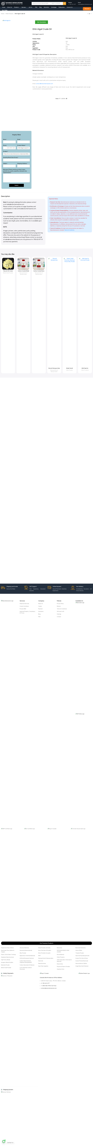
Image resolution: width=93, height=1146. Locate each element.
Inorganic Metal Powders (7, 962)
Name (5, 139)
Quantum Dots (60, 969)
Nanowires (59, 947)
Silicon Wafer (78, 950)
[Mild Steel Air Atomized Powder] (85, 312)
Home (2, 13)
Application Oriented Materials (27, 955)
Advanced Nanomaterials (26, 950)
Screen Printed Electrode (81, 961)
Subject (5, 163)
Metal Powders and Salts (44, 947)
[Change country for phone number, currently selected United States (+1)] (4, 148)
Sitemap (59, 614)
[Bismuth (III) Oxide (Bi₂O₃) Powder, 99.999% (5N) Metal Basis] (8, 264)
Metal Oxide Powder (8, 273)
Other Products (9, 13)
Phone (4, 145)
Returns (59, 606)
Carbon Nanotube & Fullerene (27, 965)
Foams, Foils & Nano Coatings (8, 954)
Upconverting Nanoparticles (82, 955)
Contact (59, 616)
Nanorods (40, 961)
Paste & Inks (60, 964)
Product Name (21, 145)
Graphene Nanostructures (7, 957)
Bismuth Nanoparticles (54, 368)
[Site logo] (12, 3)
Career (40, 606)
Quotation (40, 611)
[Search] (64, 3)
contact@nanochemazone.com (85, 4)
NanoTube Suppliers (43, 966)
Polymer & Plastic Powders (63, 966)
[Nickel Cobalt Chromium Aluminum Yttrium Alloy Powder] (69, 312)
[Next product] (91, 14)
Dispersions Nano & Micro (7, 947)
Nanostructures (42, 963)
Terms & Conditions (69, 230)
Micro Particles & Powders (44, 950)
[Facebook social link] (59, 99)
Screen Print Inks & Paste (81, 958)
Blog (39, 614)
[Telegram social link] (67, 99)
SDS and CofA (60, 611)
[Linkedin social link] (65, 99)
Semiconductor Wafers (81, 963)
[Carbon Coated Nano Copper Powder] (39, 264)
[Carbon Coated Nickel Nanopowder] (23, 264)
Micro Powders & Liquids (44, 953)
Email (19, 139)
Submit (16, 185)
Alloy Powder (69, 370)
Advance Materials (24, 947)
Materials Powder (5, 965)
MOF (39, 955)
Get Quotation (41, 22)
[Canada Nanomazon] (44, 973)
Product (5, 151)
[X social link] (61, 99)
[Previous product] (87, 14)
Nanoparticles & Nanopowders (23, 273)
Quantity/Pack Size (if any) (10, 157)
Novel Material (60, 954)
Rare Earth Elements (80, 947)
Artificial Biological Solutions (27, 958)
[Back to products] (89, 14)
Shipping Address (22, 163)
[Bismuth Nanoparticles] (54, 312)
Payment (87, 8)
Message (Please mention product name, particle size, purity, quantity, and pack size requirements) (15, 171)
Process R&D (23, 608)
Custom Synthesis (24, 606)
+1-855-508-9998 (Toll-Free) (48, 985)
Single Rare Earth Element (81, 966)
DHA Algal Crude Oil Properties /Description (45, 54)
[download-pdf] (84, 973)
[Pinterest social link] (63, 99)
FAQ (39, 616)
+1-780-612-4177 (45, 983)
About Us (40, 603)
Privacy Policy (60, 603)
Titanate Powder (79, 953)
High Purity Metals (5, 959)
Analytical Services (24, 603)
